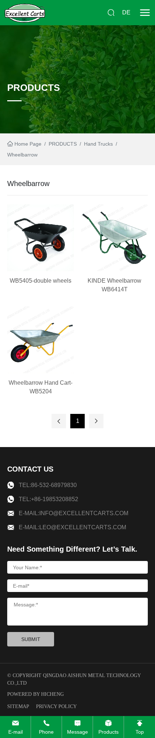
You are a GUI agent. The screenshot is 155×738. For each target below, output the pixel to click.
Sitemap (18, 706)
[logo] (25, 12)
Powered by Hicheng (35, 694)
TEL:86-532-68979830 (48, 485)
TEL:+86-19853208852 (48, 499)
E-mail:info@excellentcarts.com (73, 513)
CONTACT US (30, 469)
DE (126, 12)
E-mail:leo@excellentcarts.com (72, 527)
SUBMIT (30, 639)
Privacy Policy (56, 706)
